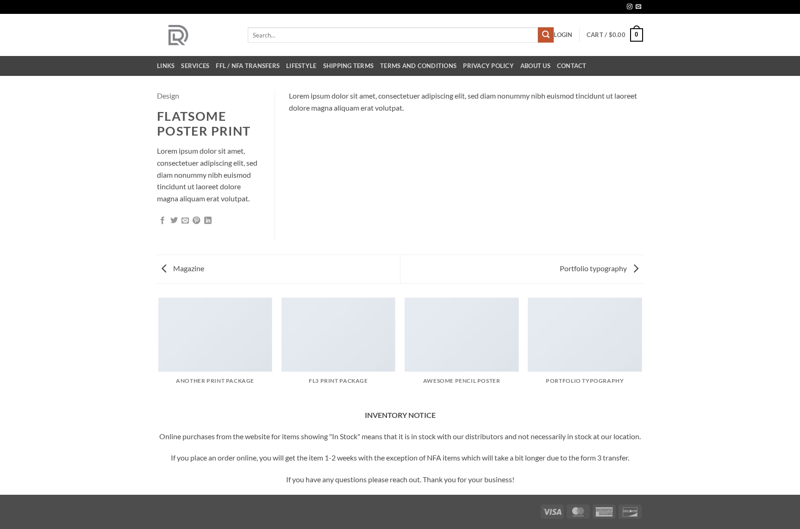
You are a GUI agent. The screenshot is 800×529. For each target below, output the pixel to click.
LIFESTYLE (301, 65)
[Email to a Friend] (185, 221)
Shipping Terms (348, 65)
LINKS (166, 65)
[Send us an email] (638, 7)
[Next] (642, 353)
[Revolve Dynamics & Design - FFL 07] (195, 35)
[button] (563, 34)
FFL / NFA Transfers (248, 65)
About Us (535, 65)
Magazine (188, 268)
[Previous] (159, 353)
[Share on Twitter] (174, 221)
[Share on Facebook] (162, 221)
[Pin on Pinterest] (196, 221)
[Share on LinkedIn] (208, 221)
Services (195, 65)
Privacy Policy (488, 65)
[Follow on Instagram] (629, 7)
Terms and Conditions (418, 65)
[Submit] (546, 35)
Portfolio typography (594, 268)
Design (168, 95)
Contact (572, 65)
